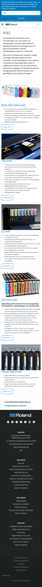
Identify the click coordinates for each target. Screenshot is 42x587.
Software (21, 498)
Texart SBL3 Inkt (11, 371)
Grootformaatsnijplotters (21, 470)
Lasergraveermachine (21, 482)
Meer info (7, 127)
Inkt (21, 450)
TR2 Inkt (6, 161)
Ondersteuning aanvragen (21, 526)
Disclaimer (21, 564)
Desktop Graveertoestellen (21, 479)
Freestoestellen (21, 473)
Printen (21, 432)
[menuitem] (38, 24)
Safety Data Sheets (21, 542)
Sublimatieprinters (21, 447)
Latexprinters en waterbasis (21, 444)
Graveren (21, 460)
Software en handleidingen (21, 539)
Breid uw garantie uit (21, 530)
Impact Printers (21, 488)
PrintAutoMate (21, 507)
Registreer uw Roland (21, 536)
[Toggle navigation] (2, 24)
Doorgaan (21, 18)
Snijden (21, 463)
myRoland (21, 533)
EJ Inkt (5, 231)
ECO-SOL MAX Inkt (13, 105)
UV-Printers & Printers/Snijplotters (21, 441)
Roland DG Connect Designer (21, 510)
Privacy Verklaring (21, 558)
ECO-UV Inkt (9, 300)
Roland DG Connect (21, 504)
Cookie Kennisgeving (21, 561)
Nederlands (6, 576)
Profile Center (21, 545)
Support (21, 523)
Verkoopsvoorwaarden (21, 567)
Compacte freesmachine (21, 476)
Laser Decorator (21, 485)
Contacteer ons (21, 570)
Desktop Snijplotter (21, 466)
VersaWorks (21, 501)
